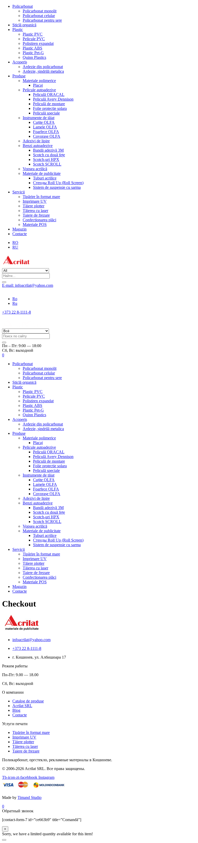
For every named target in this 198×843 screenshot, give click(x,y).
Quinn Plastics (34, 57)
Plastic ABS (32, 48)
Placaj (38, 85)
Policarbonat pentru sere (42, 20)
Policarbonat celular (39, 15)
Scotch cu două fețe (49, 155)
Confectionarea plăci (39, 220)
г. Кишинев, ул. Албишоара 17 (29, 290)
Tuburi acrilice (44, 178)
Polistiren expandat (38, 43)
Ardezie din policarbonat (43, 66)
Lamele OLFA (45, 127)
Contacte (19, 234)
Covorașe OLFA (46, 136)
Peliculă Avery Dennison (53, 99)
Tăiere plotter (33, 206)
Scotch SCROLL (47, 164)
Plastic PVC (33, 34)
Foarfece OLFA (46, 131)
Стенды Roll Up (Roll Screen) (58, 183)
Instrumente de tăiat (38, 118)
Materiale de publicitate (42, 173)
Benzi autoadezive (38, 145)
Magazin (19, 229)
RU (15, 247)
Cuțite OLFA (44, 122)
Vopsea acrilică (35, 169)
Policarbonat (22, 6)
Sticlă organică (24, 25)
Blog (16, 710)
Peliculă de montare (49, 104)
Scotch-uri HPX (46, 159)
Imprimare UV (35, 201)
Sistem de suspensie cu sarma (57, 187)
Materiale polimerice (39, 80)
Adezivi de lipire (36, 141)
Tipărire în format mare (41, 196)
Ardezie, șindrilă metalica (43, 71)
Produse (19, 76)
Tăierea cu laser (35, 210)
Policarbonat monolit (39, 11)
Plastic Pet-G (33, 53)
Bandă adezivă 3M (48, 150)
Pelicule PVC (34, 39)
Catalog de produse (28, 701)
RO (15, 242)
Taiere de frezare (36, 215)
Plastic (17, 29)
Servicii (18, 192)
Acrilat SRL (22, 705)
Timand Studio (30, 797)
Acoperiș (19, 62)
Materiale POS (35, 224)
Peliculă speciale (46, 113)
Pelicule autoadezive (39, 90)
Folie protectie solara (50, 108)
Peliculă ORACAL (48, 94)
